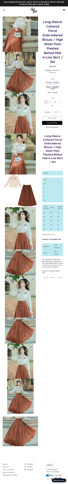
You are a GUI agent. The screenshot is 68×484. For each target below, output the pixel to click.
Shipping (48, 70)
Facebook (29, 464)
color (52, 79)
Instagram (29, 469)
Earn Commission (8, 472)
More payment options (52, 127)
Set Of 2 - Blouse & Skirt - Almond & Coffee (52, 87)
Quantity (47, 112)
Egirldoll (54, 469)
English (49, 465)
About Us (6, 467)
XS (46, 102)
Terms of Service (8, 469)
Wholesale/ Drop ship (10, 475)
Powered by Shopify (52, 472)
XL (52, 105)
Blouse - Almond (52, 82)
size (52, 98)
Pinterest (29, 467)
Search (5, 464)
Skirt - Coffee (52, 92)
